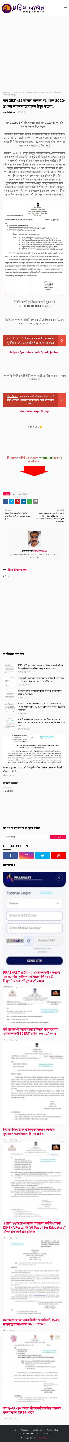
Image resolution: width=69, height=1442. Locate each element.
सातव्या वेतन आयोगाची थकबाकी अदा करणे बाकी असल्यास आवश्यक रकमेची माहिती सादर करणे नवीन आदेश (30, 400)
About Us (24, 1430)
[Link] (34, 749)
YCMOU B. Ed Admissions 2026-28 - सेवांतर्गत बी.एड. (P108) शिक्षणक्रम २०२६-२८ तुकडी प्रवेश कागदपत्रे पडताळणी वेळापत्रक (41, 706)
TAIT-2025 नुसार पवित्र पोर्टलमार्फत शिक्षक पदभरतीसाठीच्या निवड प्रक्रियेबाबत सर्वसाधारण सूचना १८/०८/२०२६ (40, 667)
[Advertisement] (34, 52)
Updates (14, 92)
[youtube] (58, 855)
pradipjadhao (9, 112)
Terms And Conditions (29, 1433)
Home (13, 1430)
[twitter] (42, 855)
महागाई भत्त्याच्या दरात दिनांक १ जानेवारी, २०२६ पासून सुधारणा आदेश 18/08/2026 (31, 1322)
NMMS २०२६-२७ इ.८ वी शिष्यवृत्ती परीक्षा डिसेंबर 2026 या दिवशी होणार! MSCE (32, 769)
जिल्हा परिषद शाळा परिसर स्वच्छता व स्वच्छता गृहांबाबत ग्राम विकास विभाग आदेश (29, 1131)
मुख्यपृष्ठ (6, 92)
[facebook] (10, 855)
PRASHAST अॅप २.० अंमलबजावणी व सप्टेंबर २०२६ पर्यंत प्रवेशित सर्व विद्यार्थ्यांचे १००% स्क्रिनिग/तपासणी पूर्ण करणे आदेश (31, 976)
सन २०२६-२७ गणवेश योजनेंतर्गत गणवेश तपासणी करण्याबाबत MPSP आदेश (32, 1410)
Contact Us (37, 1430)
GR (14, 494)
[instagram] (26, 855)
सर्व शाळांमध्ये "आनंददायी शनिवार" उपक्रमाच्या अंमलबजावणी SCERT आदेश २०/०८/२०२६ (30, 1031)
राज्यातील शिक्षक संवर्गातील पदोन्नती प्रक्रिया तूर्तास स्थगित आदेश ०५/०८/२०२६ (39, 692)
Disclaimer (46, 1433)
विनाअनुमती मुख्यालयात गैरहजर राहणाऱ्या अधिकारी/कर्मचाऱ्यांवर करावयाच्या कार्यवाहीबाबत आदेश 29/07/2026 (41, 680)
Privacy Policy (52, 1430)
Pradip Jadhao (42, 1438)
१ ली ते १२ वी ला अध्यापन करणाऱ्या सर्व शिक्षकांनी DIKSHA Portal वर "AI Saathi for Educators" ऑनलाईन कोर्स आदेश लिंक (41, 722)
